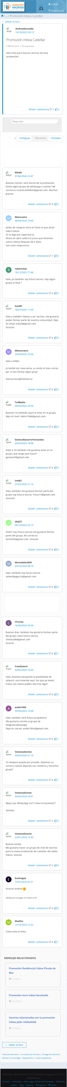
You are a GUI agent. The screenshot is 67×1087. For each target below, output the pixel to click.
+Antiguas (24, 138)
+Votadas (55, 138)
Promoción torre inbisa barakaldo (28, 995)
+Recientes (40, 138)
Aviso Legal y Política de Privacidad (38, 1081)
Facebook (42, 1085)
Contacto (6, 1081)
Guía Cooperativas (43, 1058)
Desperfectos (27, 1058)
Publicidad (16, 1081)
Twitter (53, 1085)
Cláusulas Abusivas (10, 1054)
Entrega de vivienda (50, 1054)
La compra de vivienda (30, 1054)
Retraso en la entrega (11, 1058)
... (7, 16)
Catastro (29, 1085)
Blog (22, 1085)
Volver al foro (12, 21)
